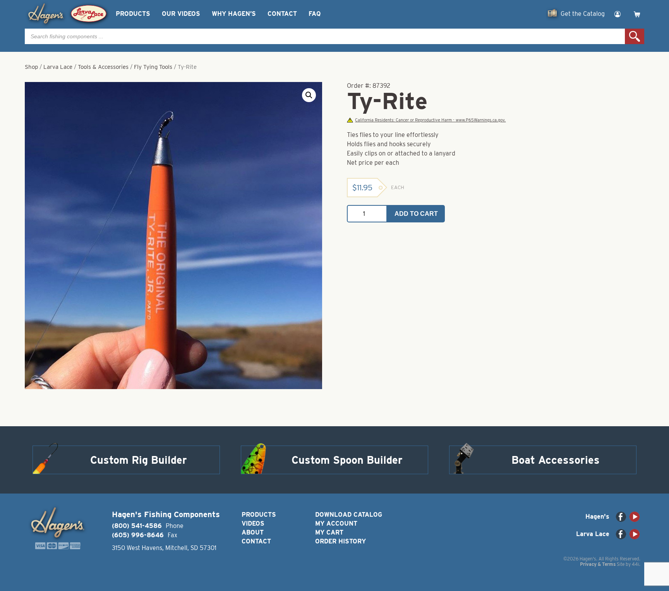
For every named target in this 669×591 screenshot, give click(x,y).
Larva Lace (57, 66)
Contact (282, 13)
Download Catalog (348, 514)
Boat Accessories (555, 460)
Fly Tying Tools (153, 66)
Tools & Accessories (103, 66)
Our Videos (181, 13)
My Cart (329, 532)
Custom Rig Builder (138, 460)
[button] (309, 95)
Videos (253, 523)
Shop (31, 66)
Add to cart (416, 213)
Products (133, 13)
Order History (340, 541)
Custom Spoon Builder (347, 460)
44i (635, 564)
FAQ (315, 13)
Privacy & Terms (598, 564)
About (253, 532)
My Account (336, 523)
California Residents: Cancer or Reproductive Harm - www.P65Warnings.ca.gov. (430, 120)
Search (634, 36)
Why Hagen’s (234, 13)
